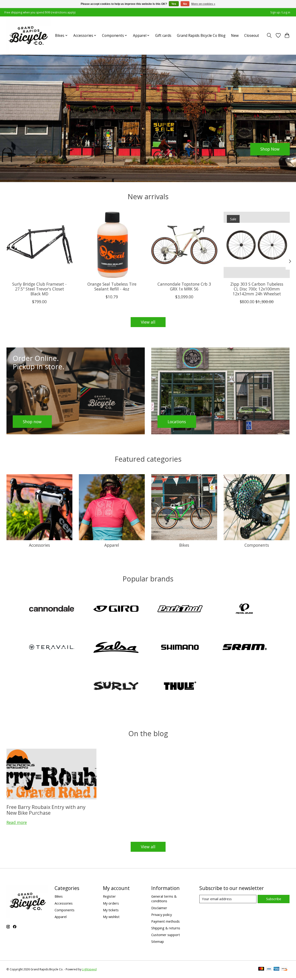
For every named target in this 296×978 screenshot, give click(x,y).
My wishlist (111, 916)
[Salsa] (116, 648)
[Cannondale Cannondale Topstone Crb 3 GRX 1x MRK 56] (184, 245)
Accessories (39, 545)
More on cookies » (203, 4)
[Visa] (269, 969)
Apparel (111, 545)
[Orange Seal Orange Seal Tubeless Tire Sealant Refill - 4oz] (112, 245)
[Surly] (116, 686)
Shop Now (270, 149)
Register (109, 896)
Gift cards (163, 35)
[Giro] (116, 609)
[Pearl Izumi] (244, 609)
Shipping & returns (165, 928)
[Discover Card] (284, 969)
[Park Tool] (180, 609)
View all (148, 322)
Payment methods (165, 921)
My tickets (111, 910)
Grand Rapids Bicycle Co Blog (201, 35)
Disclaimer (159, 907)
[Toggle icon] (269, 35)
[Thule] (180, 686)
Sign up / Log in (280, 12)
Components (256, 545)
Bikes (184, 545)
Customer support (165, 934)
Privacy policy (161, 914)
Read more (16, 822)
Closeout (251, 35)
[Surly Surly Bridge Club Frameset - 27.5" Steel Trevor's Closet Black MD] (39, 245)
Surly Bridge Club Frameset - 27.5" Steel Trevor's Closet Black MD (39, 289)
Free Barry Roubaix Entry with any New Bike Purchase (46, 810)
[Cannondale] (52, 609)
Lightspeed (89, 969)
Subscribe (273, 898)
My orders (111, 903)
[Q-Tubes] (52, 648)
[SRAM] (244, 648)
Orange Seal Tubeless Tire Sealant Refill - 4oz (111, 286)
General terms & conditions (164, 898)
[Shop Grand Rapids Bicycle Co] (28, 35)
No (185, 4)
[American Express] (277, 969)
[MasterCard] (261, 969)
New (235, 35)
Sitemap (157, 941)
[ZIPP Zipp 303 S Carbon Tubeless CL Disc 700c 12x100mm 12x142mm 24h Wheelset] (257, 245)
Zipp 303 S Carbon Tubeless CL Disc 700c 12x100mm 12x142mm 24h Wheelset (256, 289)
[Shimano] (180, 648)
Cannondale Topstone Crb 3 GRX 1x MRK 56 (184, 286)
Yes (173, 4)
